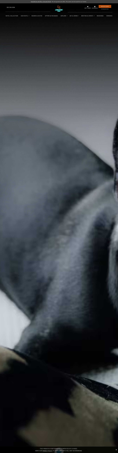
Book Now (105, 6)
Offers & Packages (51, 16)
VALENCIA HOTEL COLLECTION (41, 1)
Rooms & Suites (37, 16)
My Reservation (105, 9)
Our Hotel (24, 16)
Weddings (100, 16)
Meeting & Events (87, 16)
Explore (63, 16)
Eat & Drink (74, 16)
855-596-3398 (11, 7)
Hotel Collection (12, 16)
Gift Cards (88, 8)
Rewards (109, 16)
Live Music (95, 8)
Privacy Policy (47, 450)
